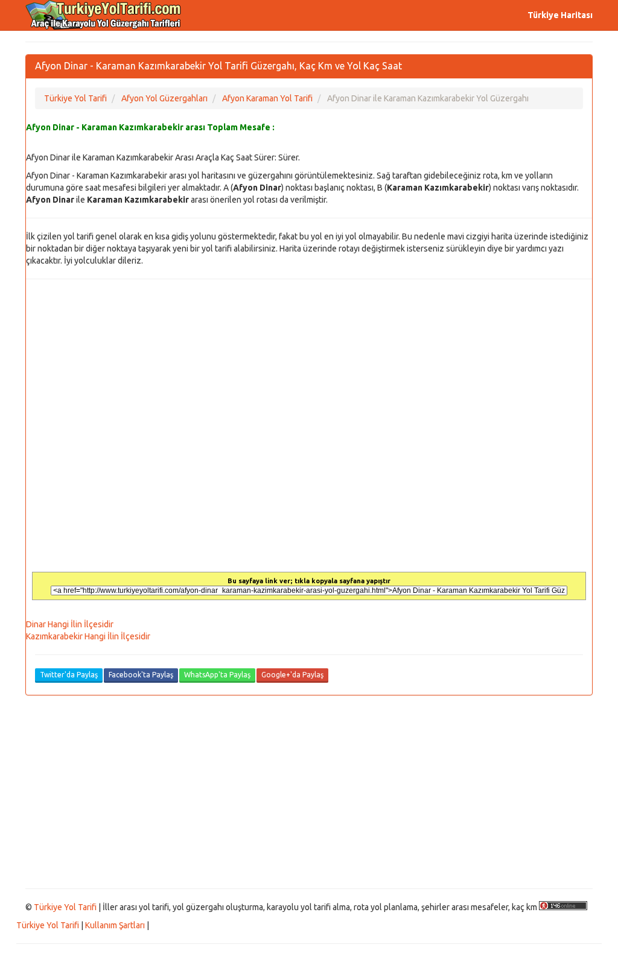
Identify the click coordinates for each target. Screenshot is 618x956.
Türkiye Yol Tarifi (65, 907)
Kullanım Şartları (115, 925)
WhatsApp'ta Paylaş (217, 675)
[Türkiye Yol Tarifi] (103, 15)
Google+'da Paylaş (292, 675)
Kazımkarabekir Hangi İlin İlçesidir (88, 636)
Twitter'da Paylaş (69, 675)
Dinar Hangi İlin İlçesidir (69, 624)
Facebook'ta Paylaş (141, 675)
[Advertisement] (309, 792)
